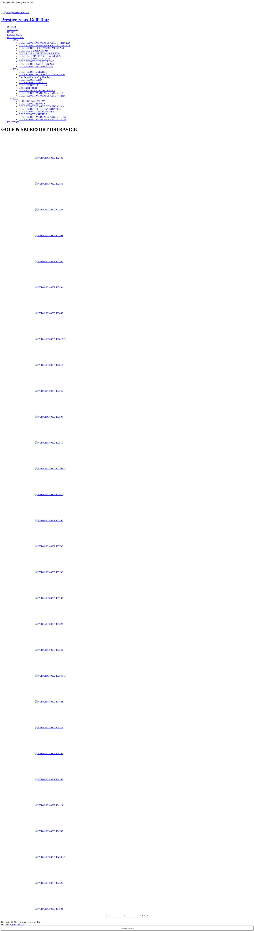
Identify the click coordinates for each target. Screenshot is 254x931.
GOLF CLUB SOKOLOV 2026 (34, 58)
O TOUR (11, 27)
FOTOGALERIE (15, 37)
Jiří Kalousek (17, 924)
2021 (15, 98)
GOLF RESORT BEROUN (32, 103)
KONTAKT (13, 122)
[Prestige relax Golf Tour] (16, 12)
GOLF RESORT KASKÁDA (33, 82)
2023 (15, 69)
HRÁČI (11, 32)
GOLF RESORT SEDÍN (30, 80)
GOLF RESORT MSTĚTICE (33, 72)
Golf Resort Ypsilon (28, 88)
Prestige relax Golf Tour (25, 19)
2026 (15, 40)
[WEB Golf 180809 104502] (53, 898)
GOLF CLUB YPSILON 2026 (33, 50)
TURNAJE (12, 29)
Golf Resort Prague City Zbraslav (34, 77)
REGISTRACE (14, 35)
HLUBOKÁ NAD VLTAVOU (33, 101)
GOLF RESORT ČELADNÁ (33, 85)
